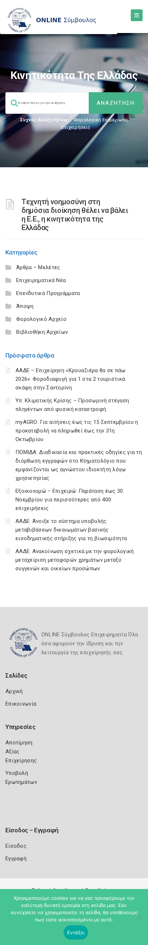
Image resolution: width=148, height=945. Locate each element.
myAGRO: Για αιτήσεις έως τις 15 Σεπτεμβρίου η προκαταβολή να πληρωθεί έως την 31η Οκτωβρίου (76, 431)
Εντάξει (76, 932)
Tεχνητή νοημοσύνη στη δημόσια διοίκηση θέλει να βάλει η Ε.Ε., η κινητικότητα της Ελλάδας (75, 214)
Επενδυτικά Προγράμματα (48, 293)
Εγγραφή (16, 858)
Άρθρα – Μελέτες (38, 267)
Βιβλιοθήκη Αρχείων (42, 332)
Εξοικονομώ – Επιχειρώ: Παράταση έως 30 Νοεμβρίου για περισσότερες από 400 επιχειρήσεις (69, 499)
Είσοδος (16, 846)
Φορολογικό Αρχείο (41, 319)
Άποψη (25, 306)
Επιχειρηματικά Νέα (41, 280)
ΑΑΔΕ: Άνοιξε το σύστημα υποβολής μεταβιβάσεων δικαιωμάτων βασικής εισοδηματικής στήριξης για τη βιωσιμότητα (71, 530)
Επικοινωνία (20, 704)
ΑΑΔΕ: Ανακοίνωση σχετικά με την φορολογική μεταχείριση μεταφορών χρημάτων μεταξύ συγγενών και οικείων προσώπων (74, 560)
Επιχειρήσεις (76, 127)
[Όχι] (139, 920)
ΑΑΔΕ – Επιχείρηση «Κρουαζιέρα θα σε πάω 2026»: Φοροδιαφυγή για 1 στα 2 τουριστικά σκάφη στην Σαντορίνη (70, 379)
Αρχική (14, 691)
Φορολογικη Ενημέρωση (101, 119)
